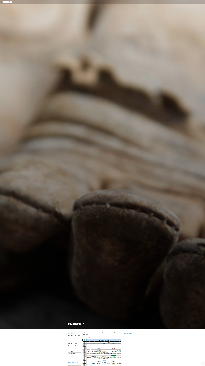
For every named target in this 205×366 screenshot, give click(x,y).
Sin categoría (71, 321)
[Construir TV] (7, 2)
